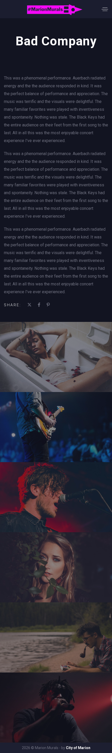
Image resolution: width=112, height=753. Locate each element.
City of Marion (78, 748)
